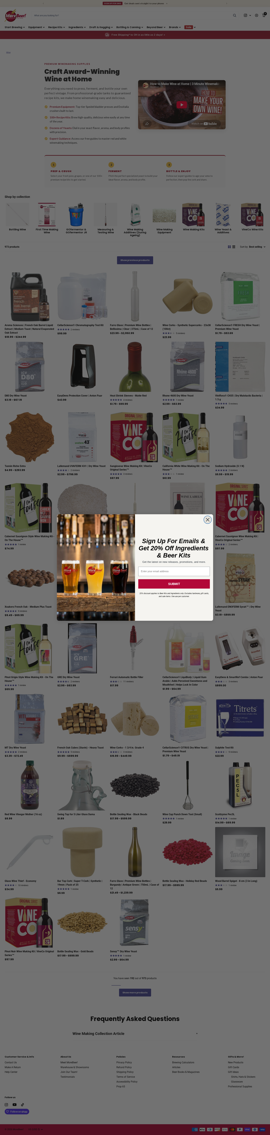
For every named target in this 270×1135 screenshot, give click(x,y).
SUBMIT (174, 584)
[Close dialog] (208, 520)
